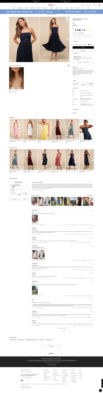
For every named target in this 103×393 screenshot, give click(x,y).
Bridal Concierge (73, 380)
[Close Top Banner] (102, 1)
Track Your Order (55, 373)
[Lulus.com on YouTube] (29, 377)
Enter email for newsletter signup (26, 371)
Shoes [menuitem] (72, 7)
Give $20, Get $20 (74, 381)
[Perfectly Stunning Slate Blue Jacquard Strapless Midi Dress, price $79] (72, 129)
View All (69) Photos (90, 195)
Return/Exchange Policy (65, 375)
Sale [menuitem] (83, 7)
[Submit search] (89, 4)
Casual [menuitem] (57, 7)
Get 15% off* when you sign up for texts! (51, 358)
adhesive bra (82, 99)
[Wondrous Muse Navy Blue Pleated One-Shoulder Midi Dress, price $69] (86, 159)
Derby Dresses (41, 339)
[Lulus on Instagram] (21, 377)
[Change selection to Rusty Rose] (75, 30)
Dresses (45, 375)
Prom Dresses (46, 373)
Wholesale (80, 378)
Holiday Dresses (49, 339)
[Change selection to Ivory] (73, 30)
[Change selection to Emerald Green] (84, 30)
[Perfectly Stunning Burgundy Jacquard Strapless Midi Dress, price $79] (58, 129)
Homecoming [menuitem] (44, 7)
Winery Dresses (21, 339)
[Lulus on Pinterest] (23, 377)
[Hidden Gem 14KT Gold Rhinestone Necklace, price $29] (16, 78)
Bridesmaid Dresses (47, 378)
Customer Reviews (55, 380)
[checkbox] (19, 185)
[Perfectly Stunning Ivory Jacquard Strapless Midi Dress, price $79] (30, 129)
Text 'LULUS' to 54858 (51, 364)
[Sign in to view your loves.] (97, 4)
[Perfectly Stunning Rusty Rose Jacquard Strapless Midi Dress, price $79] (58, 159)
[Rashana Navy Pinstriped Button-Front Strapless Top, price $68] (86, 129)
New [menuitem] (14, 7)
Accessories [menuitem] (78, 7)
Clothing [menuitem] (66, 7)
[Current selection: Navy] (80, 30)
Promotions (54, 378)
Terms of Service (28, 374)
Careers (80, 373)
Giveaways (63, 380)
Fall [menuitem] (61, 7)
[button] (67, 18)
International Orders (65, 381)
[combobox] (14, 199)
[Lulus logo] (51, 4)
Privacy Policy (32, 374)
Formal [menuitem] (38, 7)
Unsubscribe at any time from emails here (30, 375)
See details (54, 14)
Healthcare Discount (74, 375)
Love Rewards (73, 378)
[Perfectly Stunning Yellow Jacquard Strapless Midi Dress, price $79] (44, 129)
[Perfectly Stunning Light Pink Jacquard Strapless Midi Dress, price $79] (16, 129)
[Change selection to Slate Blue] (82, 30)
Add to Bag (83, 47)
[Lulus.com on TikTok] (32, 377)
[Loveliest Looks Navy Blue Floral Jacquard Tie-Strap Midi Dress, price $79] (44, 159)
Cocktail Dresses (46, 380)
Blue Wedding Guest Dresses (31, 339)
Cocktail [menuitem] (51, 7)
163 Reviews (91, 83)
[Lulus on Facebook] (25, 377)
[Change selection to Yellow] (88, 30)
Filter (25, 199)
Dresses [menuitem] (26, 7)
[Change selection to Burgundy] (78, 30)
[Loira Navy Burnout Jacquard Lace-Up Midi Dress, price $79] (72, 159)
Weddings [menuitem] (32, 7)
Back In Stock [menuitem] (19, 7)
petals (86, 99)
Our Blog (80, 375)
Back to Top (51, 346)
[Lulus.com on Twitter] (27, 377)
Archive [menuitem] (88, 7)
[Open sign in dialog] (94, 4)
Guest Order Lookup (65, 373)
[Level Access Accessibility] (22, 380)
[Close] (102, 379)
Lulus (73, 21)
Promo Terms (64, 378)
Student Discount (73, 373)
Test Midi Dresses (13, 339)
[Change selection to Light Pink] (86, 30)
